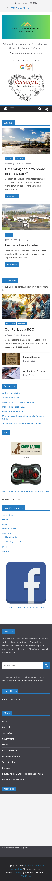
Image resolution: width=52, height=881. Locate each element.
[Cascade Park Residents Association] (5, 109)
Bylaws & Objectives (31, 357)
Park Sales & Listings (11, 393)
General (9, 159)
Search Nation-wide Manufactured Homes (21, 423)
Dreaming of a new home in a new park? (25, 171)
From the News (9, 528)
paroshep (27, 163)
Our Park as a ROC (19, 7)
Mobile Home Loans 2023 (14, 406)
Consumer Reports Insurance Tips (18, 402)
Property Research (11, 699)
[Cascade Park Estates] (26, 217)
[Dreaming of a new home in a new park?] (26, 141)
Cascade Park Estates (22, 245)
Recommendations (11, 756)
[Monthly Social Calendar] (11, 373)
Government (8, 533)
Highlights (20, 159)
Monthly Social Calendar (33, 371)
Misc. (4, 547)
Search (46, 665)
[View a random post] (46, 109)
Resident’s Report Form (13, 779)
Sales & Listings (9, 762)
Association (10, 323)
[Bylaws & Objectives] (11, 359)
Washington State (13, 541)
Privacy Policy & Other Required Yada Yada (22, 773)
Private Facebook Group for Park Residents (25, 607)
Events (5, 519)
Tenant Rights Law (10, 397)
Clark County (11, 537)
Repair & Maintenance (12, 411)
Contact (6, 768)
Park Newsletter (9, 750)
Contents (6, 727)
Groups (5, 524)
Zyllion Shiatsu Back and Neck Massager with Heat (25, 491)
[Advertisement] (26, 820)
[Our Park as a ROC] (26, 306)
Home (5, 721)
